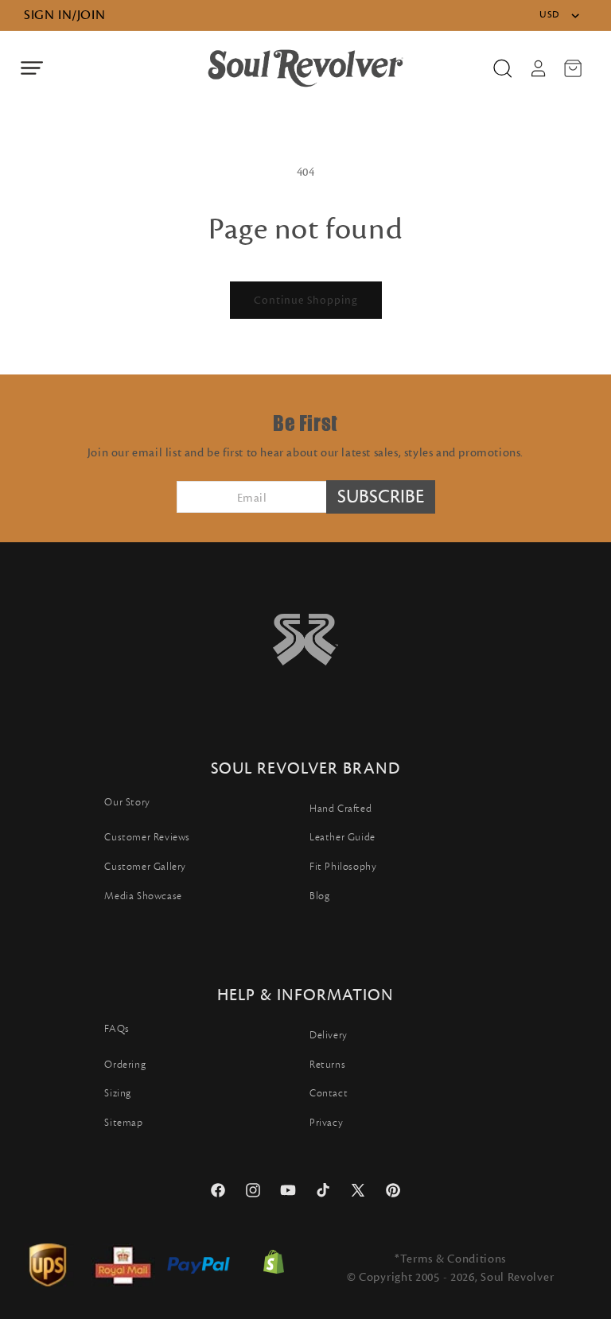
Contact (328, 1093)
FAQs (116, 1028)
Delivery (328, 1035)
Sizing (117, 1093)
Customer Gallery (145, 866)
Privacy (326, 1122)
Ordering (125, 1064)
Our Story (127, 802)
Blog (319, 896)
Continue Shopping (306, 300)
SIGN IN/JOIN (64, 15)
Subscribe (380, 497)
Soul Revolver (517, 1277)
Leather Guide (342, 837)
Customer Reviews (147, 837)
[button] (31, 68)
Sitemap (123, 1122)
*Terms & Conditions (450, 1259)
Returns (327, 1064)
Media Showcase (142, 896)
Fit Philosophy (342, 866)
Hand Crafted (340, 808)
